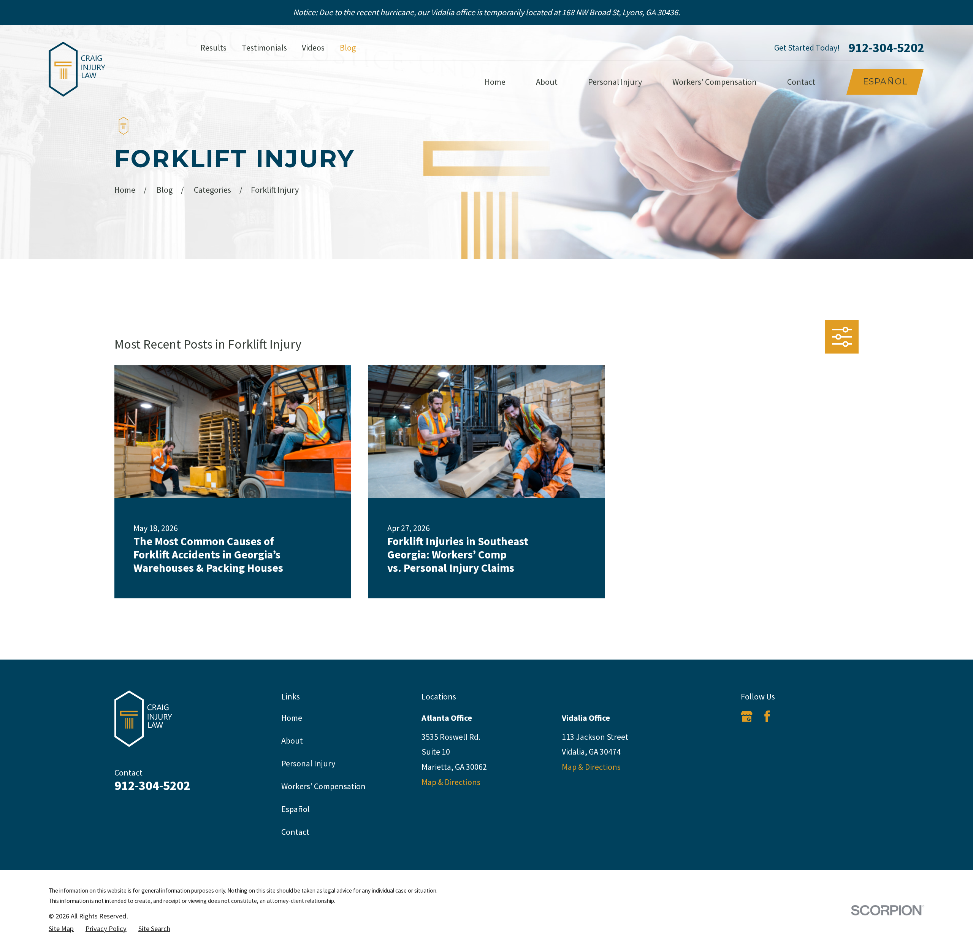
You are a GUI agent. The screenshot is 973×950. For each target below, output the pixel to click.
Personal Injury (308, 763)
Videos (313, 47)
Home (291, 717)
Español (885, 81)
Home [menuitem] (495, 81)
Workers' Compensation (323, 786)
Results (213, 47)
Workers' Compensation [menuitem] (714, 81)
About (292, 740)
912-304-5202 (886, 47)
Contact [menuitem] (801, 81)
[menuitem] (61, 929)
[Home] (77, 69)
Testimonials (264, 47)
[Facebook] (767, 716)
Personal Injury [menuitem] (615, 81)
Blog (348, 47)
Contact (295, 831)
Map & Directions (451, 782)
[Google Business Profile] (747, 716)
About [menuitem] (547, 81)
